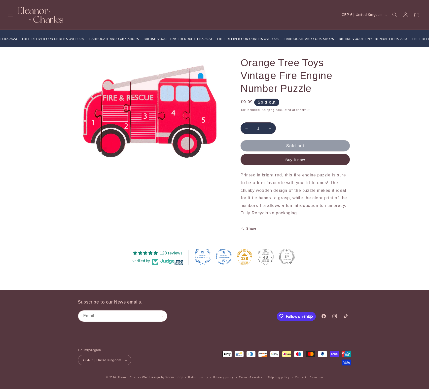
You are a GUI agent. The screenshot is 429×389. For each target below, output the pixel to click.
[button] (10, 14)
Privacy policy (223, 377)
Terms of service (250, 377)
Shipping (268, 110)
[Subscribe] (161, 316)
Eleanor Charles (129, 377)
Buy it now (295, 160)
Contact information (309, 377)
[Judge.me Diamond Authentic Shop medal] (203, 257)
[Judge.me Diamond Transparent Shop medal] (224, 257)
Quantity (247, 118)
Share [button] (251, 228)
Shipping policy (278, 377)
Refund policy (198, 377)
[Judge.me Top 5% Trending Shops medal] (287, 257)
